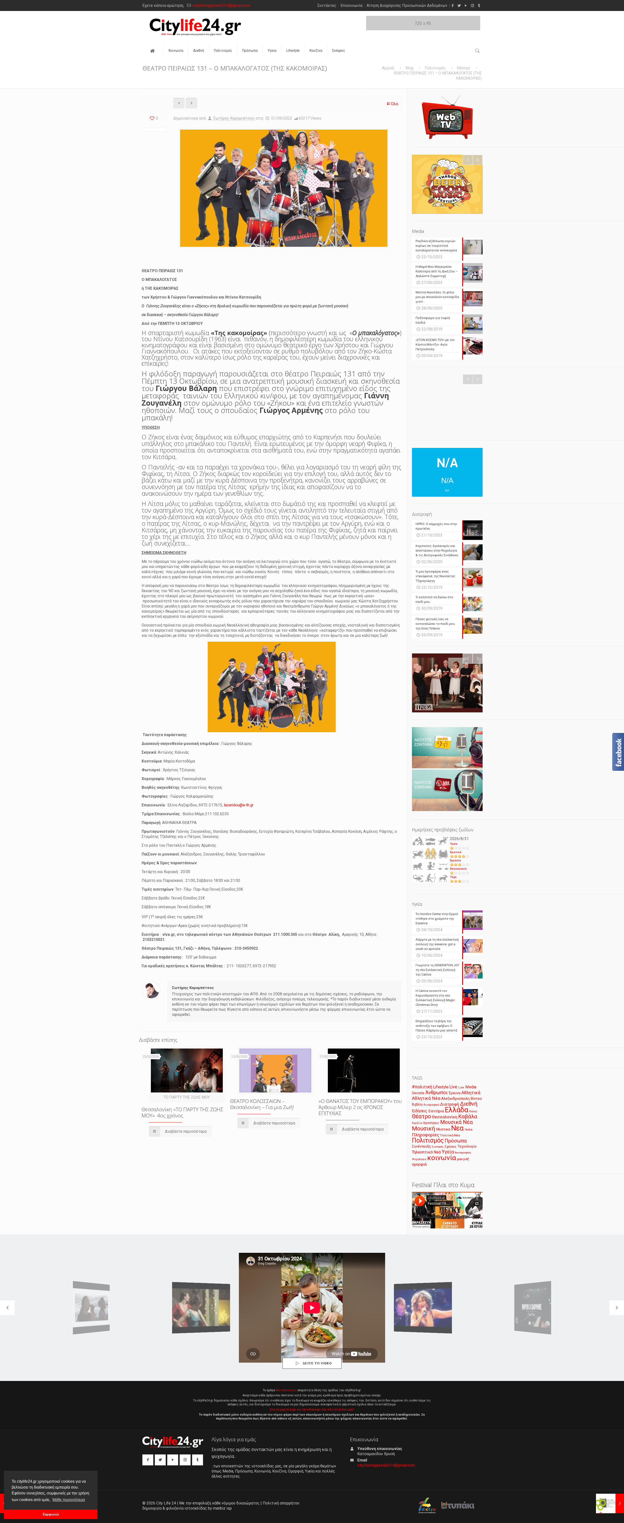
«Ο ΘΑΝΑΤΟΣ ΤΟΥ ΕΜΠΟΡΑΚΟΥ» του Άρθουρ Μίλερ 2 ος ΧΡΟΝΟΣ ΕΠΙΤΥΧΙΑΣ (360, 1107)
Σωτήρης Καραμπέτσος (234, 118)
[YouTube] (465, 5)
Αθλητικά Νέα (426, 1098)
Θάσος (473, 1111)
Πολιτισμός (435, 68)
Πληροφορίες (425, 1134)
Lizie (461, 1087)
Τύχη (453, 877)
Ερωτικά (455, 852)
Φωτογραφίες (463, 1152)
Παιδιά (468, 1129)
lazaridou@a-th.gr (239, 805)
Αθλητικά (470, 1092)
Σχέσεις (451, 1146)
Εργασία (455, 860)
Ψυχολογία (419, 1159)
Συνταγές (438, 1146)
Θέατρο (463, 68)
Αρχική (388, 68)
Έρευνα (454, 1093)
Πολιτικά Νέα (450, 1135)
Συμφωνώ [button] (51, 1514)
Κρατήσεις (431, 1123)
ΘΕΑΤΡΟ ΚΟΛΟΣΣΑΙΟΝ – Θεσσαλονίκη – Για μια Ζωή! (262, 1104)
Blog (409, 68)
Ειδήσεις (419, 1111)
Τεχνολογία (467, 1146)
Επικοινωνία (351, 5)
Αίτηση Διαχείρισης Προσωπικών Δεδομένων (407, 5)
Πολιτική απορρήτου (281, 1503)
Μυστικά (443, 1129)
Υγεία (453, 843)
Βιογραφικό (431, 1104)
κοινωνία (441, 1158)
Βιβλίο (417, 1104)
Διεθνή (469, 1104)
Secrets (418, 1093)
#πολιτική (422, 1086)
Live (453, 1086)
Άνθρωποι (436, 1092)
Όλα (394, 104)
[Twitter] (459, 5)
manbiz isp (222, 1508)
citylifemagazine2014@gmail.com (221, 5)
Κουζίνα (417, 1123)
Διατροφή (449, 1104)
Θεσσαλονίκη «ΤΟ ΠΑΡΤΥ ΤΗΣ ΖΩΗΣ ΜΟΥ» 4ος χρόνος (182, 1112)
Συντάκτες (326, 5)
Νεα (457, 1128)
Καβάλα (467, 1116)
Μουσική (423, 1128)
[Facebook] (452, 5)
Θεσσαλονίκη (444, 1116)
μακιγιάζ (463, 1159)
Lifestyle (440, 1087)
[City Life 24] (195, 27)
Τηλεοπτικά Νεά (426, 1152)
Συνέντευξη (421, 1146)
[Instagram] (472, 5)
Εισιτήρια (436, 1111)
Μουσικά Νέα (456, 1122)
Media (470, 1087)
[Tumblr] (479, 5)
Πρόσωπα (456, 1141)
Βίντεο (476, 1098)
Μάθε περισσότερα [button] (68, 1500)
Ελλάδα (456, 1110)
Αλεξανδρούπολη (455, 1098)
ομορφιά (419, 1164)
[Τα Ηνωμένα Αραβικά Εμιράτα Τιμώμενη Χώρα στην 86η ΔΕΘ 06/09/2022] (610, 1503)
